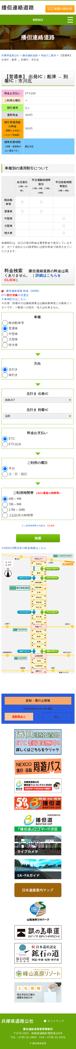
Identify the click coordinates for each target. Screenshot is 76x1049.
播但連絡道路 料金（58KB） (23, 290)
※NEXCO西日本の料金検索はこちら (23, 547)
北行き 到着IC (38, 410)
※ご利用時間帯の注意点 (38, 525)
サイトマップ (56, 1020)
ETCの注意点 (15, 295)
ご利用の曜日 (37, 463)
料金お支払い (37, 433)
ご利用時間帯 (37, 493)
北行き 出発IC (38, 393)
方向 (37, 363)
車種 (37, 317)
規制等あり (19, 716)
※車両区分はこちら (13, 299)
